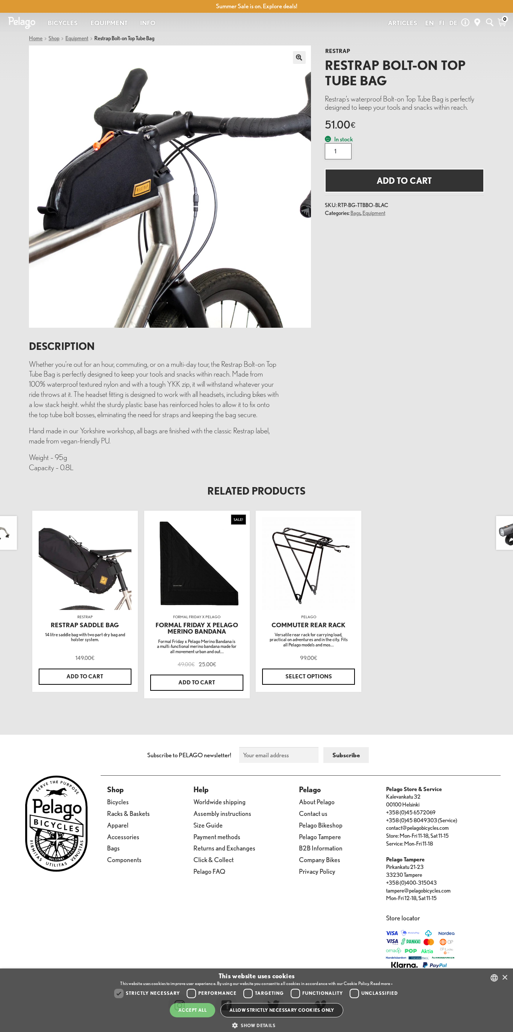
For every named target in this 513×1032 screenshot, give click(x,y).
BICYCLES (63, 23)
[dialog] (256, 1000)
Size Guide (208, 825)
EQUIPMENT (109, 23)
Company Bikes (319, 859)
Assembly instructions (222, 813)
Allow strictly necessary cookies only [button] (281, 1010)
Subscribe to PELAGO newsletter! (189, 755)
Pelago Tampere (320, 836)
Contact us (313, 813)
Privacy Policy (317, 871)
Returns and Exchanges (224, 848)
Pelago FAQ (209, 871)
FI (441, 23)
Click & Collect (213, 859)
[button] (256, 1025)
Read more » (381, 983)
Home (35, 38)
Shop (53, 38)
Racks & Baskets (128, 813)
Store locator (403, 918)
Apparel (117, 825)
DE (453, 23)
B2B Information (321, 848)
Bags (355, 213)
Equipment (76, 38)
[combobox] (494, 978)
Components (124, 859)
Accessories (123, 836)
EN (429, 23)
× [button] (504, 978)
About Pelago (317, 801)
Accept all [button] (192, 1010)
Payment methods (216, 836)
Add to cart (404, 180)
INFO (147, 23)
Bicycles (118, 801)
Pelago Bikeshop (321, 825)
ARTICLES (402, 23)
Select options (308, 676)
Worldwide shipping (219, 801)
